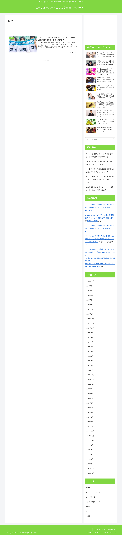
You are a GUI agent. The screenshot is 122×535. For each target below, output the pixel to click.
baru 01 (88, 231)
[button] (113, 139)
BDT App (88, 210)
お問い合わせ (111, 529)
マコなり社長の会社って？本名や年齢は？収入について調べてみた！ (99, 188)
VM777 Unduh (92, 221)
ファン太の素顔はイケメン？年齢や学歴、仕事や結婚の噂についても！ (99, 155)
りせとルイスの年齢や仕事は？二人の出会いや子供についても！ (100, 163)
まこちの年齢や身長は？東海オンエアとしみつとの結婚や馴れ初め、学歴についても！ (100, 179)
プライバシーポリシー (100, 529)
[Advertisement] (43, 28)
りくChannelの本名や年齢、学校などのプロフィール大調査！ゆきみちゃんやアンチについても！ (99, 239)
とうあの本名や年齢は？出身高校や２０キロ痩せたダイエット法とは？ (100, 170)
